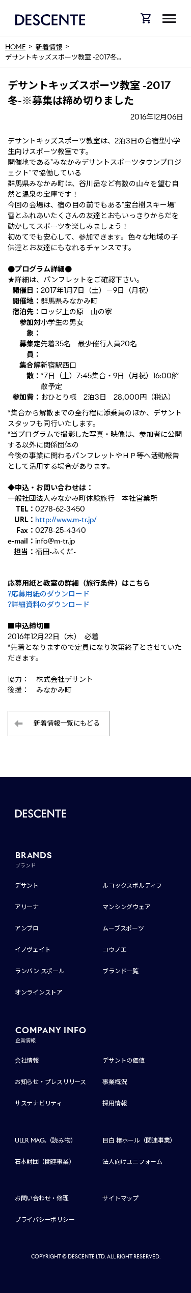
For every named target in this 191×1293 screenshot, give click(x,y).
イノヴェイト (33, 949)
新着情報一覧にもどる (67, 723)
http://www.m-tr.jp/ (66, 519)
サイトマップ (120, 1198)
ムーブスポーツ (123, 928)
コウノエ (114, 949)
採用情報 (114, 1103)
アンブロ (27, 928)
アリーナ (27, 907)
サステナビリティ (38, 1103)
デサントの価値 (123, 1060)
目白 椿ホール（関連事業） (139, 1140)
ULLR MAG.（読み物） (45, 1140)
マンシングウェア (126, 907)
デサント (27, 885)
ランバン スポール (40, 971)
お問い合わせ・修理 (42, 1198)
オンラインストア (39, 992)
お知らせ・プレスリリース (50, 1082)
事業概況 (114, 1082)
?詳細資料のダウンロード (49, 604)
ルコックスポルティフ (132, 885)
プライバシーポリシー (45, 1219)
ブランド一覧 (120, 971)
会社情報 (27, 1060)
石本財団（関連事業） (45, 1161)
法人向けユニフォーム (132, 1161)
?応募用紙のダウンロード (49, 593)
